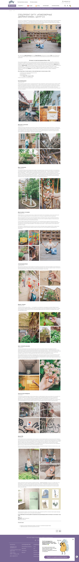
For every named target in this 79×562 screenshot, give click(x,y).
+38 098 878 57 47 (13, 547)
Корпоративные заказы (23, 2)
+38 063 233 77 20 (67, 1)
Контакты (35, 550)
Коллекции (46, 5)
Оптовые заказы (33, 2)
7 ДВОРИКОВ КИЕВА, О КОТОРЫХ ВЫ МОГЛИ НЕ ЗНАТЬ (29, 526)
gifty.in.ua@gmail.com (14, 555)
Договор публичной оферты (39, 556)
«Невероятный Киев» (43, 482)
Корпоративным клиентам (26, 546)
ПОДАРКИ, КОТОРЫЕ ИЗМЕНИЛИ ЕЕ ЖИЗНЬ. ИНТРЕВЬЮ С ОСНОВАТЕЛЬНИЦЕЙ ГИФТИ (35, 525)
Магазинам (24, 548)
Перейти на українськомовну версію (57, 557)
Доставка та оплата (37, 552)
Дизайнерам (24, 550)
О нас (35, 546)
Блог (34, 548)
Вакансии (23, 552)
